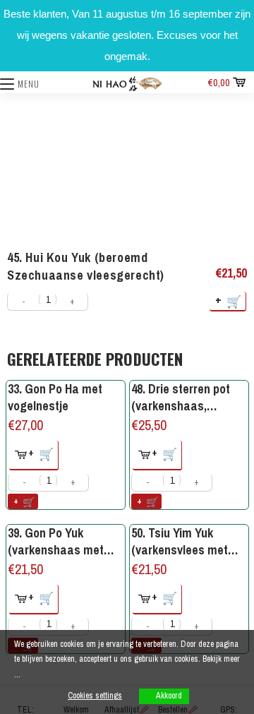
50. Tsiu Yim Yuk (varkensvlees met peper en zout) (179, 541)
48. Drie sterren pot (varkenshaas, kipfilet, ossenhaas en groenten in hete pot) (188, 397)
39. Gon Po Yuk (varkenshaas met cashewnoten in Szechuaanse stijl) (56, 541)
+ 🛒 (229, 300)
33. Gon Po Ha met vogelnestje (55, 397)
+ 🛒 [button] (41, 453)
